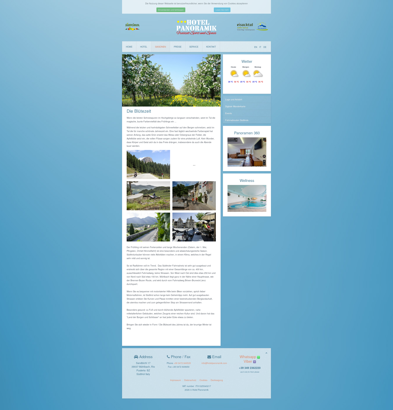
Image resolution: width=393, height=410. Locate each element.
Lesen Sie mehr (222, 9)
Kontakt (211, 46)
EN (256, 47)
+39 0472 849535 (182, 363)
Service (193, 46)
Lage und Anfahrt (233, 99)
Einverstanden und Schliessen (171, 9)
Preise (177, 46)
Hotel (143, 46)
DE (264, 47)
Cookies (203, 380)
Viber (248, 361)
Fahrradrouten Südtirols (236, 120)
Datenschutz (190, 380)
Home (129, 46)
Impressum (175, 380)
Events (228, 113)
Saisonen (160, 46)
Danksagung (217, 380)
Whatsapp (248, 356)
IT (260, 47)
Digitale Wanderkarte (235, 106)
